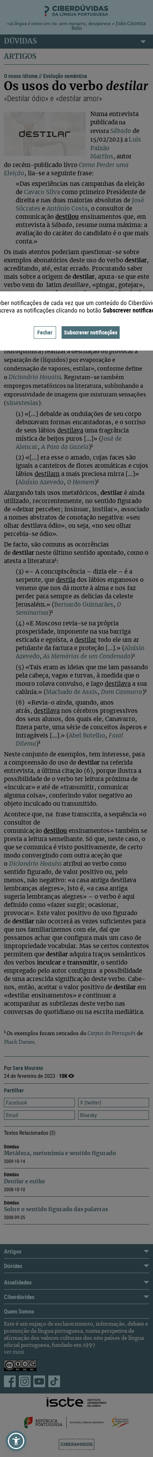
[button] (16, 1441)
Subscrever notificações (90, 332)
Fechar (45, 332)
